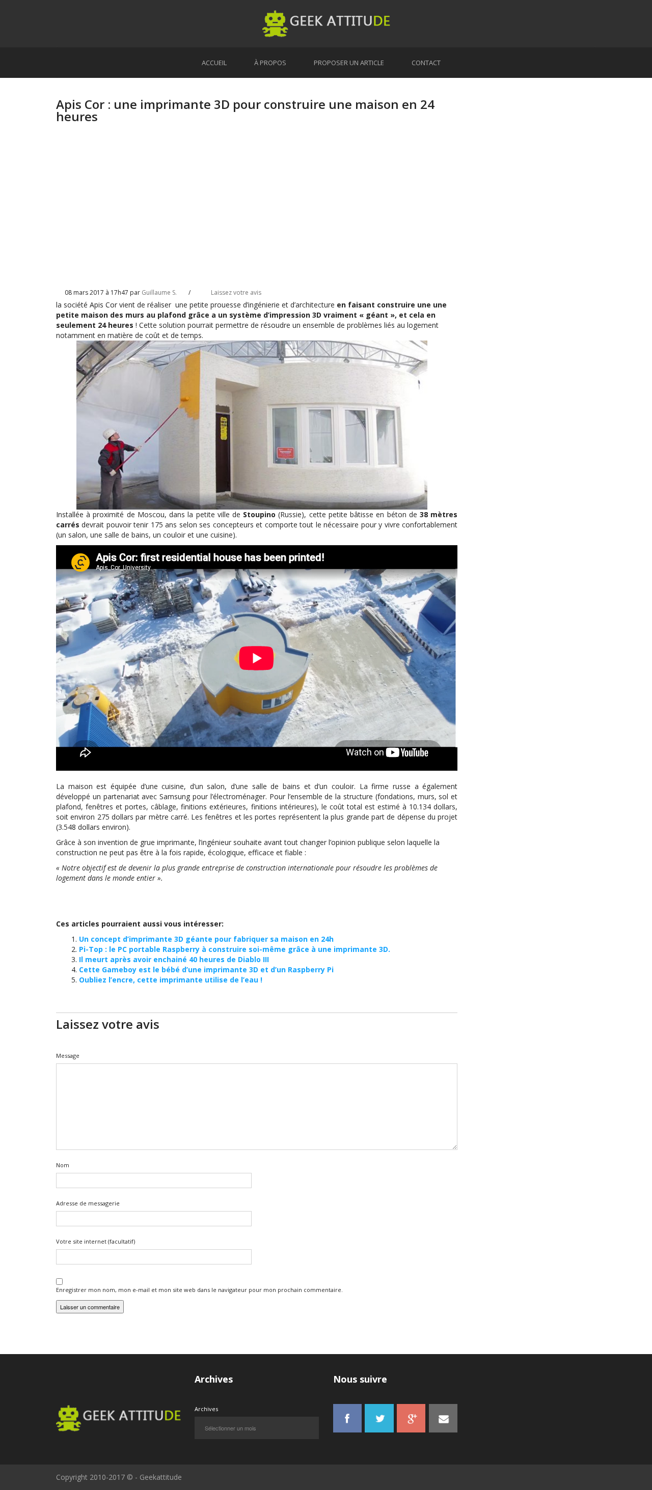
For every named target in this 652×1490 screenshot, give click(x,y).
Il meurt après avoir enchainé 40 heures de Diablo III (174, 959)
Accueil (214, 62)
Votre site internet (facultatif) (95, 1241)
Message (67, 1055)
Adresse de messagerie (88, 1203)
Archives (206, 1409)
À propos (270, 62)
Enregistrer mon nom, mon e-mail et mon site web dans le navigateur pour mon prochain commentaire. (199, 1290)
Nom (62, 1165)
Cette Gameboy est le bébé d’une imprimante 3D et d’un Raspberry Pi (206, 969)
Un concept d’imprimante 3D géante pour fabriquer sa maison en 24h (206, 939)
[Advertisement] (256, 214)
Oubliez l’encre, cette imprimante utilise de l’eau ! (170, 980)
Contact (426, 62)
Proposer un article (349, 62)
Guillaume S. (159, 292)
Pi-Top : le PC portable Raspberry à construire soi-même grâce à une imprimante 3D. (234, 949)
